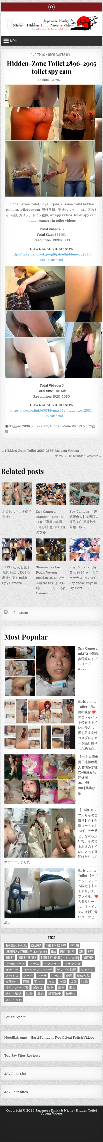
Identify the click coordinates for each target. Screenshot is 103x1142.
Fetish (74, 945)
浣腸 (84, 981)
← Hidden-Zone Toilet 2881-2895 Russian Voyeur (40, 451)
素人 (72, 987)
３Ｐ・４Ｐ (14, 999)
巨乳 (26, 981)
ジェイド (87, 969)
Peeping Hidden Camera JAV (52, 54)
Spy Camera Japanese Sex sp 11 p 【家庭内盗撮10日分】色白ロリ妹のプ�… (51, 522)
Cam (44, 426)
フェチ (28, 975)
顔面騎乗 (54, 993)
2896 (26, 426)
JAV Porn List (15, 1074)
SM (81, 951)
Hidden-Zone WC (64, 426)
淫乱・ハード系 (17, 987)
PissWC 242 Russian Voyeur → (78, 456)
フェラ (42, 975)
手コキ (39, 981)
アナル (34, 963)
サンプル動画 (66, 969)
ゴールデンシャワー (37, 969)
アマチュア (52, 963)
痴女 (61, 987)
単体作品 (83, 975)
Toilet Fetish (27, 957)
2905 (36, 426)
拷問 (62, 981)
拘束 (51, 981)
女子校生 (12, 981)
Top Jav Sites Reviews (22, 1055)
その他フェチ (15, 963)
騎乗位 (71, 993)
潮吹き (37, 987)
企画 (69, 975)
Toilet (10, 957)
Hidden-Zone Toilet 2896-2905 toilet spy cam (51, 67)
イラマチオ (72, 963)
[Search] (51, 6)
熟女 (50, 987)
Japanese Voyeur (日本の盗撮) (26, 951)
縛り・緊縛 (14, 993)
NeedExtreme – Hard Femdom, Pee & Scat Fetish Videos (49, 1037)
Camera (36, 945)
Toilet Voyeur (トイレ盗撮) (60, 957)
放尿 (73, 981)
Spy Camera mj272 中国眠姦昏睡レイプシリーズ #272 (88, 659)
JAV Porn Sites (16, 1092)
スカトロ (12, 975)
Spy (90, 951)
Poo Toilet (67, 951)
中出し (56, 975)
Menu (13, 40)
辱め (40, 993)
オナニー (12, 969)
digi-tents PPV (56, 945)
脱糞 (29, 993)
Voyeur (89, 957)
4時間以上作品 (16, 945)
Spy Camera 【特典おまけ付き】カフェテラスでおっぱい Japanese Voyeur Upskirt (84, 577)
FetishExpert (15, 1017)
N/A (53, 951)
